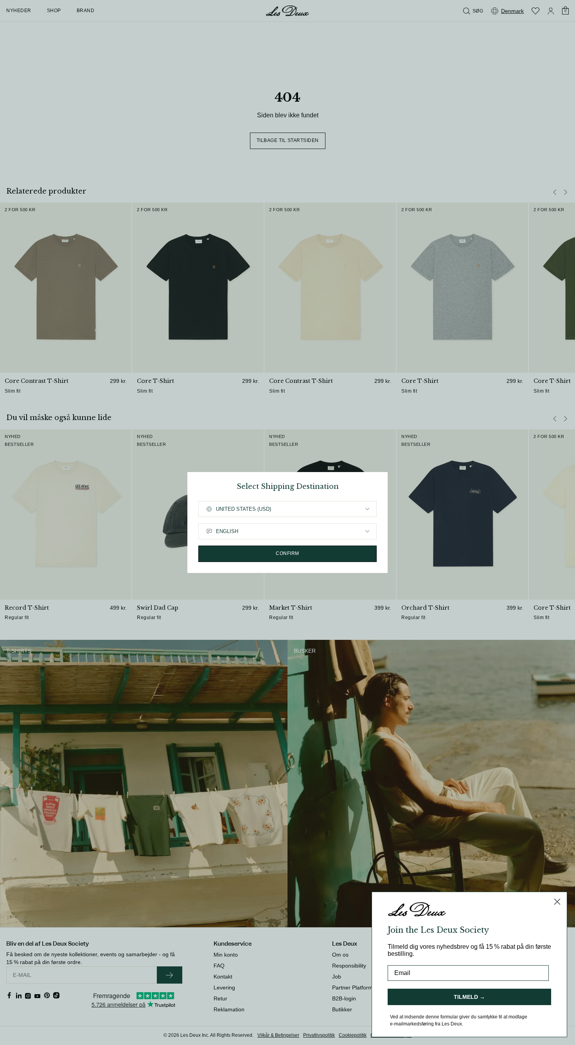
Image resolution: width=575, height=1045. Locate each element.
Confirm (287, 553)
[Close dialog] (557, 902)
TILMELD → (469, 997)
